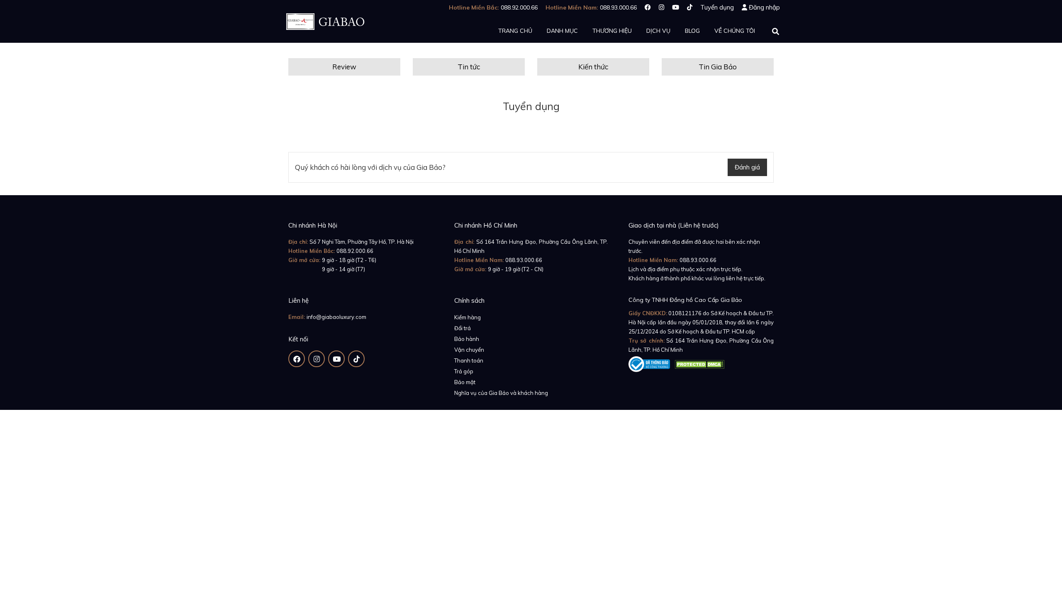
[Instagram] (661, 7)
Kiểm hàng (467, 317)
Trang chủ (515, 30)
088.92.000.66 (354, 251)
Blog (692, 30)
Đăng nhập (764, 7)
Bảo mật (464, 382)
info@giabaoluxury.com (336, 317)
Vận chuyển (469, 349)
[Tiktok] (689, 7)
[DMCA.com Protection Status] (699, 362)
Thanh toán (468, 360)
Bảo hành (466, 339)
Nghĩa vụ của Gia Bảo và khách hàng (501, 393)
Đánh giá (747, 167)
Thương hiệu (612, 30)
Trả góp (463, 371)
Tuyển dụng (717, 7)
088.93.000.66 (523, 260)
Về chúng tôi (734, 30)
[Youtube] (675, 7)
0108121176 (685, 313)
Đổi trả (462, 328)
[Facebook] (648, 7)
